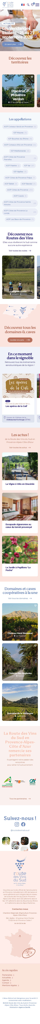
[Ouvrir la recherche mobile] (28, 4)
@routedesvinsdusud (20, 830)
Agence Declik (24, 1007)
